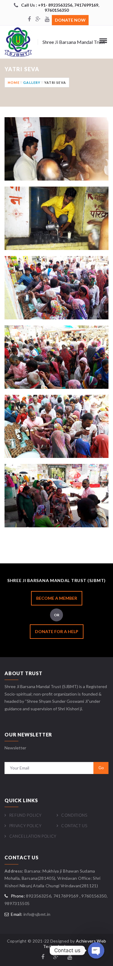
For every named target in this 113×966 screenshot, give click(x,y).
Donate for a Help (56, 631)
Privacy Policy (25, 825)
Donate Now (70, 20)
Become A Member (56, 598)
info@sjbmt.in (37, 914)
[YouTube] (47, 19)
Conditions (74, 815)
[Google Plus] (38, 19)
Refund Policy (25, 815)
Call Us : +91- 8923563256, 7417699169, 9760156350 (60, 7)
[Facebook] (29, 19)
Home (14, 82)
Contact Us (74, 825)
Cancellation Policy (32, 836)
